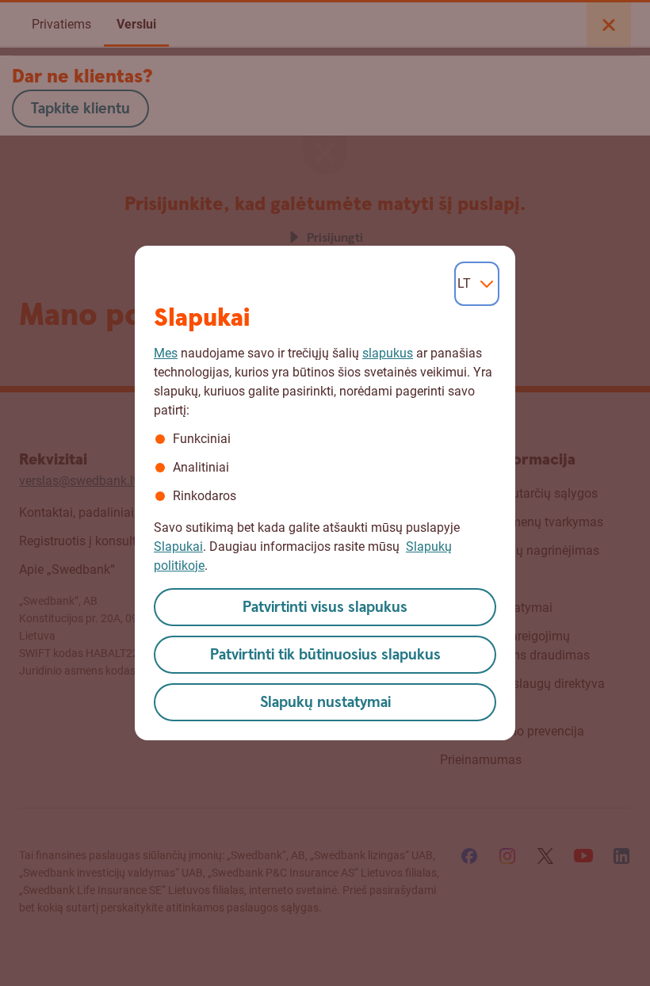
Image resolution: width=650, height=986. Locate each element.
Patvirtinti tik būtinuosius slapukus (325, 655)
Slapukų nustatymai (325, 703)
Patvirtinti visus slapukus (325, 607)
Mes (166, 353)
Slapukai (178, 546)
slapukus (387, 353)
